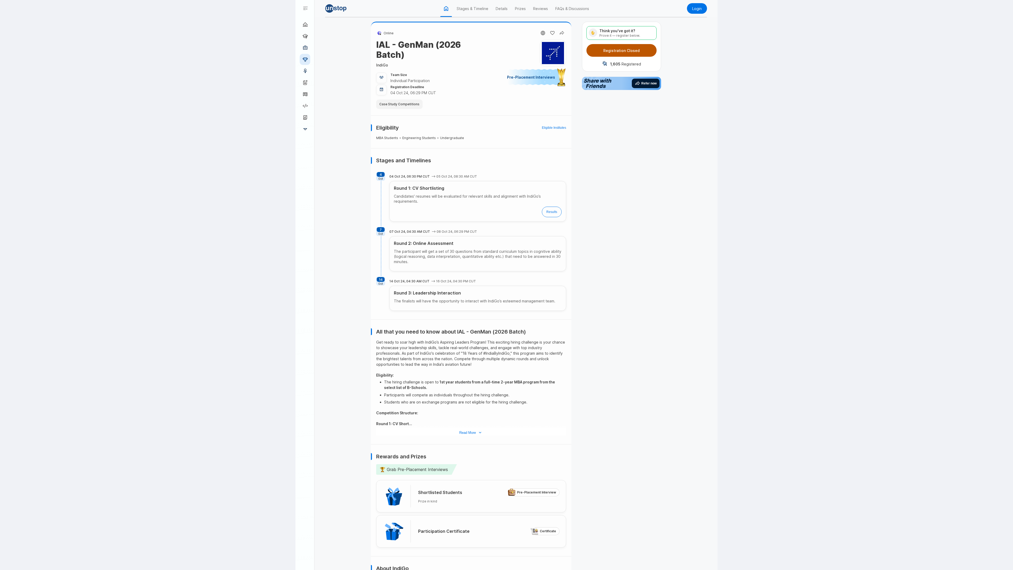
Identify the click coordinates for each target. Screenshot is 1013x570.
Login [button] (697, 8)
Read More (467, 432)
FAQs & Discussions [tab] (572, 8)
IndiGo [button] (382, 65)
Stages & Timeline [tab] (472, 8)
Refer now (649, 83)
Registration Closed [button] (621, 50)
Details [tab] (502, 8)
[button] (343, 8)
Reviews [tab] (540, 8)
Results (551, 212)
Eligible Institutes (554, 128)
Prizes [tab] (520, 8)
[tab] (446, 8)
